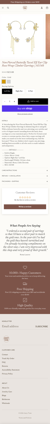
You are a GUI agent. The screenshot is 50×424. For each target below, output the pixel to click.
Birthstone (6, 399)
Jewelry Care (7, 392)
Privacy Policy (7, 374)
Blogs (4, 395)
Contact (5, 355)
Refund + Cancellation (11, 176)
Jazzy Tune (28, 413)
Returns (5, 366)
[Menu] (3, 8)
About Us (5, 388)
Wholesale (6, 403)
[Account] (41, 7)
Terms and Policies (25, 418)
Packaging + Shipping (10, 181)
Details (5, 121)
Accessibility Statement (11, 370)
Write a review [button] (25, 207)
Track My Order (8, 358)
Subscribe (41, 326)
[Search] (8, 7)
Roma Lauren (25, 255)
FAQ (3, 362)
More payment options (25, 114)
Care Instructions (9, 170)
